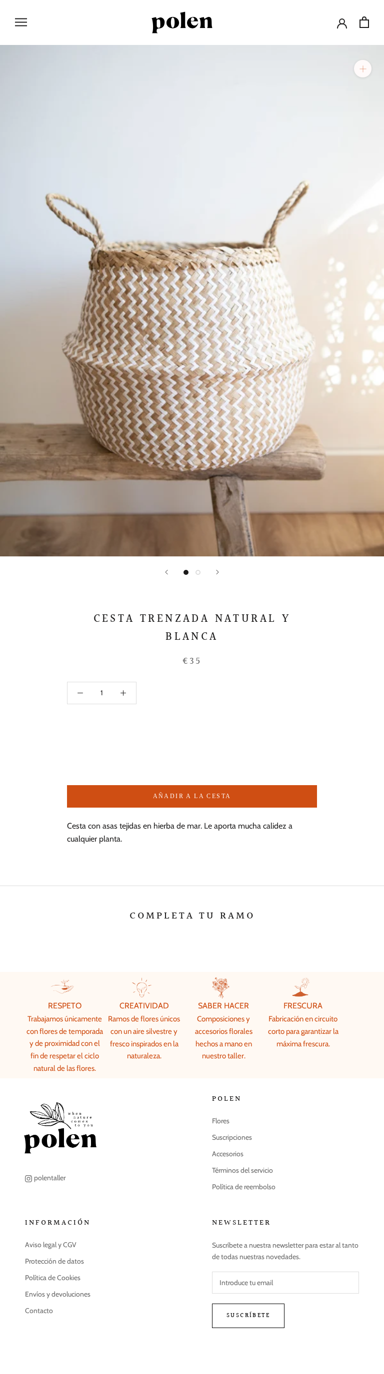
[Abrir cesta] (364, 22)
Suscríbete (248, 1316)
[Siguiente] (217, 572)
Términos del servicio (242, 1170)
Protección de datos (54, 1261)
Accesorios (228, 1153)
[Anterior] (166, 572)
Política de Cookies (52, 1277)
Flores (221, 1120)
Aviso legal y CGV (50, 1244)
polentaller (50, 1177)
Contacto (39, 1310)
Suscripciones (232, 1137)
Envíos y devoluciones (57, 1294)
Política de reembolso (244, 1186)
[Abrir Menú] (21, 22)
